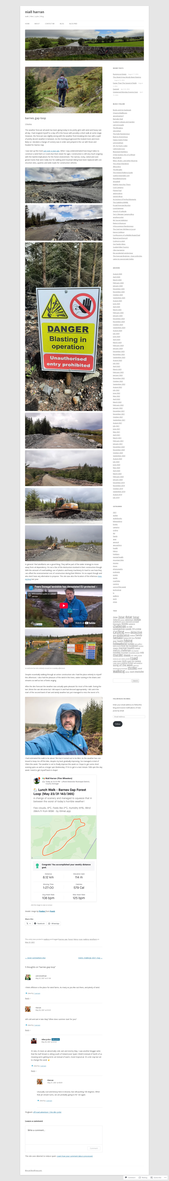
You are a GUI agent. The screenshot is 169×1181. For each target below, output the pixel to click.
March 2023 (117, 369)
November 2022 (119, 378)
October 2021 (118, 417)
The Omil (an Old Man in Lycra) (124, 229)
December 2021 (119, 411)
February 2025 (118, 313)
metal (137, 648)
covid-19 (130, 628)
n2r (132, 655)
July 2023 (116, 363)
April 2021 (116, 435)
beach (123, 622)
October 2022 (118, 381)
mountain (124, 652)
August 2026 (117, 274)
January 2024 (118, 348)
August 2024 (117, 330)
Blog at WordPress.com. (33, 1170)
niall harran (34, 12)
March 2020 (117, 474)
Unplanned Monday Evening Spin (125, 92)
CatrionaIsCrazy (119, 149)
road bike (116, 581)
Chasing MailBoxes (120, 113)
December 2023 (119, 351)
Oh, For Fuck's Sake (120, 146)
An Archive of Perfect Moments (124, 199)
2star (115, 617)
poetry (115, 575)
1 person (37, 993)
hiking (75, 939)
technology (117, 590)
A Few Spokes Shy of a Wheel (124, 155)
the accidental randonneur (123, 253)
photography (118, 569)
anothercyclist (118, 217)
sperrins (136, 665)
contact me (49, 24)
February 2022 (118, 405)
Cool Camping (118, 187)
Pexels (52, 911)
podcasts (116, 572)
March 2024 (117, 342)
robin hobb (117, 661)
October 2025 (118, 295)
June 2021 (116, 429)
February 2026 (118, 283)
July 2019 (116, 497)
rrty (133, 661)
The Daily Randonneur (121, 134)
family (115, 536)
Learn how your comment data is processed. (75, 1156)
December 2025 (119, 289)
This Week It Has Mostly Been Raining (127, 77)
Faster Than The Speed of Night (125, 83)
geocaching (117, 545)
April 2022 (116, 399)
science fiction (127, 663)
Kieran (38, 1007)
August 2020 (117, 459)
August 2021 (117, 423)
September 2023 (119, 357)
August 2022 (117, 387)
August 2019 (117, 494)
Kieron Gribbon (118, 232)
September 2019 (119, 491)
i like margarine (118, 250)
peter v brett (125, 659)
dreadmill (116, 181)
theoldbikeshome (119, 178)
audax (115, 515)
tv (113, 593)
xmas (115, 602)
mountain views (134, 653)
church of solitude (119, 211)
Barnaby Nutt (118, 119)
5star (136, 617)
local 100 (124, 646)
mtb (142, 652)
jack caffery (138, 644)
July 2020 (116, 462)
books (115, 524)
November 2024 (119, 321)
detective (136, 632)
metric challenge (122, 650)
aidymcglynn (117, 193)
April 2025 (116, 307)
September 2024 (119, 327)
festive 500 (127, 638)
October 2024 (118, 324)
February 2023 (118, 372)
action (122, 620)
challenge (119, 626)
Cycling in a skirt (119, 241)
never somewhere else (35, 958)
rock (124, 660)
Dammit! (116, 89)
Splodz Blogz (118, 196)
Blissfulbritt (117, 158)
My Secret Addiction (120, 220)
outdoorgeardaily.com (121, 175)
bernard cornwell (132, 622)
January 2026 (118, 286)
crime (138, 628)
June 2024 (116, 336)
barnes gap (63, 939)
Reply (27, 998)
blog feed (73, 24)
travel (140, 668)
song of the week (119, 587)
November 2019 (119, 485)
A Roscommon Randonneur (123, 226)
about (37, 24)
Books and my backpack (122, 110)
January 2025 (118, 316)
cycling (115, 530)
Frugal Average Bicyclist (121, 205)
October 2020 (118, 453)
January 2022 (118, 408)
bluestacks (117, 624)
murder (118, 655)
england (132, 635)
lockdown (133, 645)
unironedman (41, 976)
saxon (119, 663)
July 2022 (116, 390)
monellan (116, 652)
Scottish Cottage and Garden (124, 122)
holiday (130, 643)
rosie (81, 939)
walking (46, 939)
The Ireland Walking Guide (123, 172)
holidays (116, 554)
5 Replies (28, 124)
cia (127, 626)
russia (115, 663)
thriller (132, 668)
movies (115, 563)
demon (127, 632)
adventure (129, 620)
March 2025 (117, 310)
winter (127, 672)
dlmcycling (117, 166)
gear (114, 539)
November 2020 (119, 450)
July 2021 (116, 426)
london (141, 646)
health (115, 548)
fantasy (118, 637)
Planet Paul (117, 190)
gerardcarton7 (118, 116)
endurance (123, 635)
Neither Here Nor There (122, 184)
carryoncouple (118, 125)
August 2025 (117, 301)
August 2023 (117, 360)
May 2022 (116, 396)
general (116, 542)
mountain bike (118, 560)
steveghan (117, 131)
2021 (114, 512)
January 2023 (118, 375)
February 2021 (118, 441)
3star (121, 617)
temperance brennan (120, 668)
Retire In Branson (119, 223)
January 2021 (118, 444)
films (133, 638)
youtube (139, 671)
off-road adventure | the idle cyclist (47, 1112)
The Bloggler (117, 169)
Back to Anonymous (120, 137)
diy (114, 533)
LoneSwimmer (118, 208)
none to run (117, 659)
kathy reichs (117, 646)
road (134, 658)
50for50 (116, 619)
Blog (62, 24)
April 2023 (116, 366)
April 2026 (116, 277)
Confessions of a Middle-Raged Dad (126, 235)
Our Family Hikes (119, 244)
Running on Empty (119, 74)
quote (115, 578)
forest (70, 939)
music (115, 566)
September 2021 (119, 420)
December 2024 (119, 319)
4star (128, 617)
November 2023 (119, 354)
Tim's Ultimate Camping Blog (123, 214)
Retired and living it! (120, 238)
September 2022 (119, 384)
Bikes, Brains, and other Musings (125, 161)
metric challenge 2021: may (90, 958)
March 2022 (117, 402)
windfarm (93, 939)
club (130, 626)
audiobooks (117, 518)
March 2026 (117, 280)
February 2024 (118, 345)
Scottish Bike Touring (121, 247)
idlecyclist (46, 1039)
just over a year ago (51, 151)
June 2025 (116, 304)
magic (115, 648)
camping (116, 527)
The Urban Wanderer (121, 163)
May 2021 (116, 432)
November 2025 (119, 292)
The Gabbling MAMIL (120, 202)
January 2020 (118, 480)
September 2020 (119, 456)
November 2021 (119, 414)
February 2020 (118, 477)
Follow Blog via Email (121, 699)
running (116, 584)
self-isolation (138, 663)
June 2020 (116, 465)
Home (27, 24)
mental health (118, 557)
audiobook (117, 622)
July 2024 (116, 333)
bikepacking (117, 521)
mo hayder (135, 651)
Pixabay (42, 911)
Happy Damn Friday (120, 140)
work (115, 599)
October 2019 (118, 488)
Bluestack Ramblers (120, 152)
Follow (117, 724)
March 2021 (117, 438)
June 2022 (116, 393)
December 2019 (119, 482)
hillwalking (120, 643)
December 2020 (119, 447)
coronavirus (119, 628)
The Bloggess (118, 128)
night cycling (138, 655)
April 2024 (116, 339)
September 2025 (119, 298)
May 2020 (116, 468)
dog (114, 635)
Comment (94, 1148)
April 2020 (116, 471)
